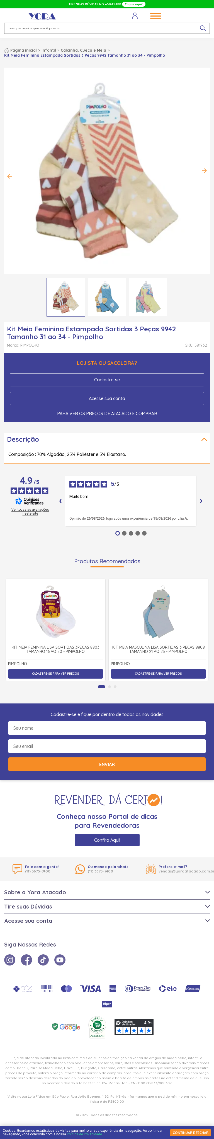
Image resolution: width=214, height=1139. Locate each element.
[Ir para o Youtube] (59, 960)
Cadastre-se (107, 379)
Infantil (49, 50)
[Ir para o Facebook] (26, 960)
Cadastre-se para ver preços (55, 674)
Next (204, 170)
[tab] (101, 686)
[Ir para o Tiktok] (43, 960)
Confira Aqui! (107, 840)
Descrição (23, 439)
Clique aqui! (134, 4)
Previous (9, 176)
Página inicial (23, 50)
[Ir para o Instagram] (9, 960)
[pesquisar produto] (203, 28)
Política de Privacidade (84, 1134)
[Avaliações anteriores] (60, 501)
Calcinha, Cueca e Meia (83, 50)
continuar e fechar (190, 1133)
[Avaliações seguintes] (201, 501)
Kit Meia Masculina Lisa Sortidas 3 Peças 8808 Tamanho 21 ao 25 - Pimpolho (158, 649)
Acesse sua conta (107, 398)
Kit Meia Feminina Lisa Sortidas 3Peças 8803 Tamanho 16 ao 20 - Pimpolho (55, 649)
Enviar (107, 764)
